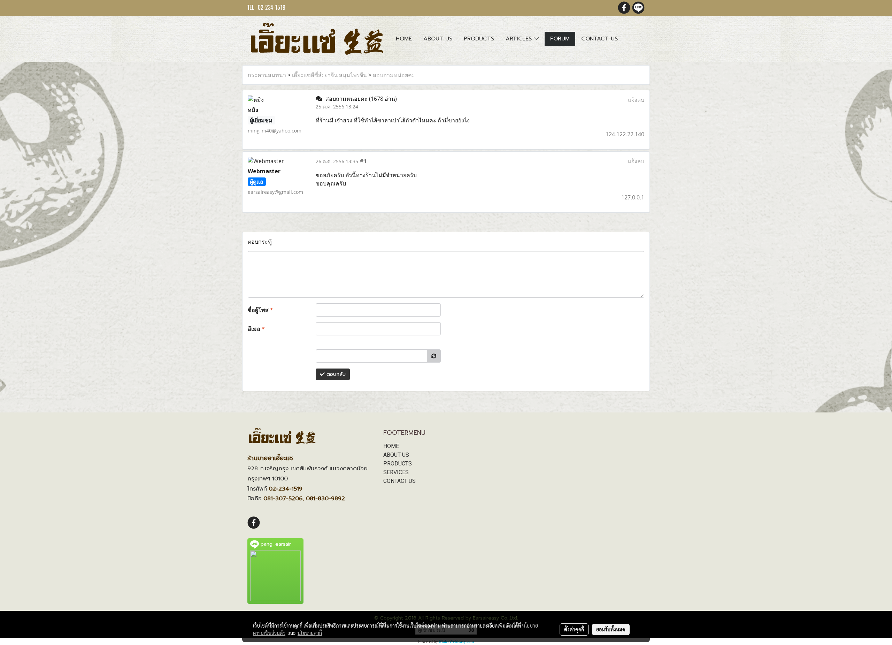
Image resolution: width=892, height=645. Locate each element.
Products (479, 39)
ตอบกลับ (335, 374)
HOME (391, 446)
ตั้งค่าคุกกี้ (574, 629)
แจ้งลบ (636, 100)
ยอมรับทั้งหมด (610, 629)
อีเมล (256, 329)
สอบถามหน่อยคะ (394, 75)
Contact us (599, 39)
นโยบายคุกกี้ (310, 633)
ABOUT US (396, 455)
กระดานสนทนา (267, 75)
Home (404, 39)
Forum (560, 39)
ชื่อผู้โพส (260, 310)
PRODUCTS (397, 463)
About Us (437, 39)
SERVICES (396, 472)
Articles (520, 39)
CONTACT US (399, 481)
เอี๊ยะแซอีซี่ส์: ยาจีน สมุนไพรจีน (329, 75)
